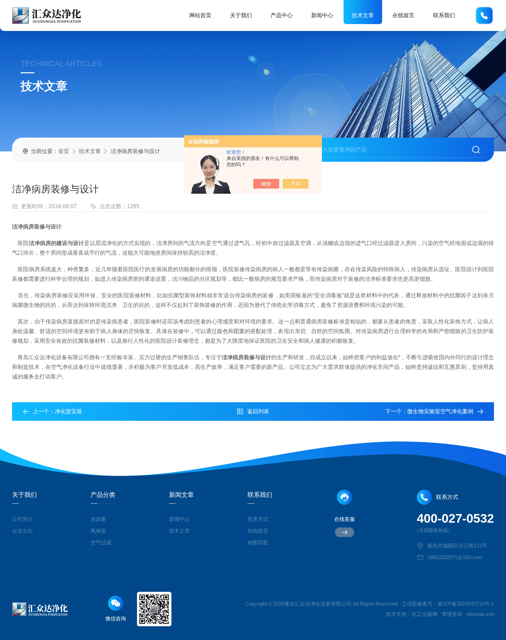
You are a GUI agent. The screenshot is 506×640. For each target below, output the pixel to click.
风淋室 (98, 531)
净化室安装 (68, 411)
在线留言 (403, 15)
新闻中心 (322, 15)
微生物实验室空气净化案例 (440, 411)
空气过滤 (101, 542)
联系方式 (257, 519)
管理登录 (452, 614)
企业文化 (22, 531)
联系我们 (444, 15)
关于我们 (241, 15)
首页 (63, 151)
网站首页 (200, 15)
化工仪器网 (425, 614)
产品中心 (282, 15)
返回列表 (258, 411)
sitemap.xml (480, 614)
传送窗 (98, 519)
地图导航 (257, 542)
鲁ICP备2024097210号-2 (466, 604)
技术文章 (363, 15)
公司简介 (22, 519)
